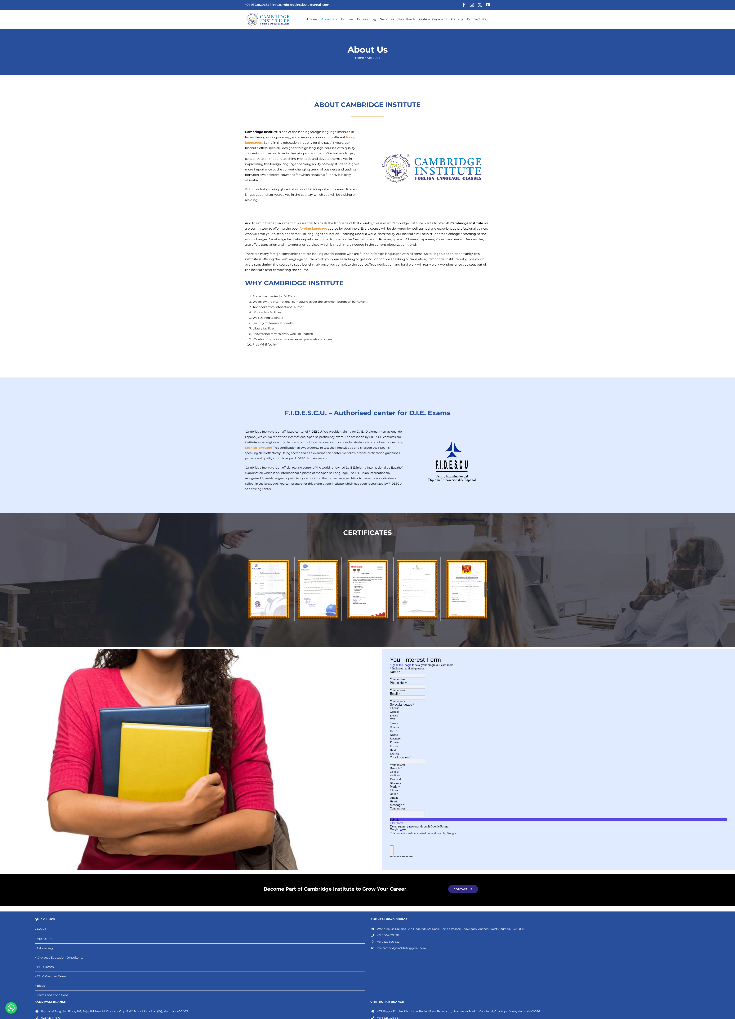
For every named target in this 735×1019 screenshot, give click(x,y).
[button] (248, 589)
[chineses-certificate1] (466, 559)
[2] (417, 559)
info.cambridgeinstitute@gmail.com (300, 5)
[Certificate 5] (268, 559)
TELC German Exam (51, 976)
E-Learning (45, 948)
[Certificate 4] (318, 559)
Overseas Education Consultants (60, 957)
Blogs (41, 985)
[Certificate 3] (367, 559)
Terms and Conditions (52, 995)
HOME (41, 929)
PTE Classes (45, 967)
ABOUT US (44, 939)
